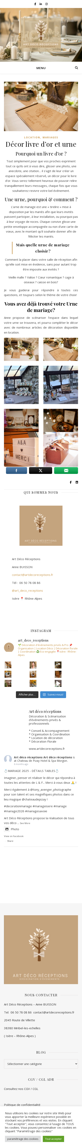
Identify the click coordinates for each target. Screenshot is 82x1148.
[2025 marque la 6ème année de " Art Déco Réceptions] (33, 665)
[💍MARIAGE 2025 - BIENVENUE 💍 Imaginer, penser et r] (58, 665)
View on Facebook (13, 836)
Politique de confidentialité (22, 1105)
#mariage (39, 806)
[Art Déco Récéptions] (41, 35)
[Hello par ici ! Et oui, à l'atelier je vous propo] (8, 683)
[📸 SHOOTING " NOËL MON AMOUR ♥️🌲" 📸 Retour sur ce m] (8, 674)
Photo (15, 829)
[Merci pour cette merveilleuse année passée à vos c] (58, 683)
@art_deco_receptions (27, 590)
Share (10, 840)
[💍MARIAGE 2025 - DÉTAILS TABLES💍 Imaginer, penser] (8, 665)
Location (32, 137)
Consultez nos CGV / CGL (21, 1089)
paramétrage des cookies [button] (22, 1139)
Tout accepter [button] (53, 1139)
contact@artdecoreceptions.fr (28, 575)
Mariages (50, 137)
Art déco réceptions (28, 757)
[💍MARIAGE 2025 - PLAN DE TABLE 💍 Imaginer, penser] (58, 674)
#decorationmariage (18, 806)
